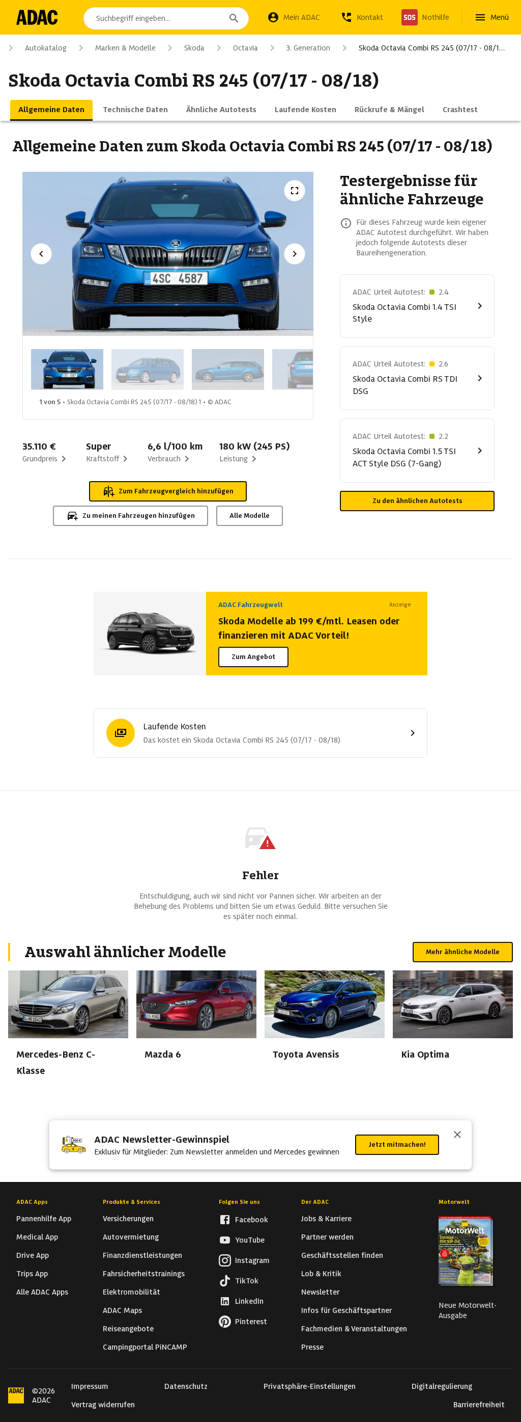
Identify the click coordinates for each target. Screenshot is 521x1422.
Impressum (89, 1386)
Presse (312, 1347)
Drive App (32, 1255)
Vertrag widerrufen (103, 1404)
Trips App (32, 1273)
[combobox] (166, 18)
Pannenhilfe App (43, 1218)
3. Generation (308, 47)
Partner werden (327, 1237)
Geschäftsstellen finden (342, 1255)
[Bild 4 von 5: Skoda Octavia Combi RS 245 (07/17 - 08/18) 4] (308, 369)
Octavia (245, 47)
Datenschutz (186, 1386)
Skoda (194, 47)
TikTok (246, 1280)
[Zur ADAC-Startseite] (36, 17)
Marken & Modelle (125, 47)
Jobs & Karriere (326, 1218)
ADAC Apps (32, 1201)
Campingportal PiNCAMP (145, 1347)
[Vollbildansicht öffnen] (294, 190)
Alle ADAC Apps (42, 1292)
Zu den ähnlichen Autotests (417, 500)
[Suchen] (234, 18)
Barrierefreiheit (479, 1404)
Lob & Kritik (321, 1273)
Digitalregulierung (442, 1386)
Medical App (37, 1237)
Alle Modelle (249, 515)
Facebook (251, 1219)
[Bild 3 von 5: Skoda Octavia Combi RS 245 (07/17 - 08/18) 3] (228, 369)
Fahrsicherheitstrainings (144, 1273)
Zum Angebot (253, 656)
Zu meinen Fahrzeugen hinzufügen (138, 515)
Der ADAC (315, 1201)
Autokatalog (46, 47)
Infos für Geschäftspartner (346, 1310)
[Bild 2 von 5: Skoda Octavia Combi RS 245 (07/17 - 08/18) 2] (147, 369)
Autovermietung (131, 1237)
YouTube (250, 1240)
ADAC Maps (122, 1310)
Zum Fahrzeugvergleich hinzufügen (176, 491)
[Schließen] (457, 1135)
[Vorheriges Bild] (41, 254)
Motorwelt (454, 1201)
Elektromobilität (131, 1292)
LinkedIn (249, 1301)
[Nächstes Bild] (294, 254)
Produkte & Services (131, 1201)
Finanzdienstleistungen (142, 1255)
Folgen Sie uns (239, 1201)
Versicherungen (128, 1218)
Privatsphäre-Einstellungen (310, 1386)
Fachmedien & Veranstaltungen (354, 1328)
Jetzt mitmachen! (397, 1144)
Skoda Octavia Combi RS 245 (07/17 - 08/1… (432, 47)
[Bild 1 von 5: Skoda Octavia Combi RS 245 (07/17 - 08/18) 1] (67, 369)
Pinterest (251, 1321)
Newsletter (320, 1292)
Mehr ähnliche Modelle (463, 951)
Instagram (252, 1260)
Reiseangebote (128, 1328)
